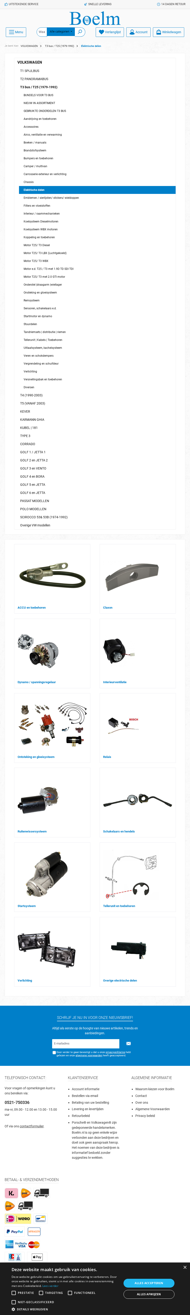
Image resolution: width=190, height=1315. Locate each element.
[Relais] (123, 725)
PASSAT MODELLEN (34, 501)
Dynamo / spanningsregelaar (37, 682)
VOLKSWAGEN (29, 62)
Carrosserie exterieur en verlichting (45, 174)
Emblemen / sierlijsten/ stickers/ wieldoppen (51, 197)
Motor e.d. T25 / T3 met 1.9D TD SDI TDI (48, 269)
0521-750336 (17, 1102)
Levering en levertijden (88, 1109)
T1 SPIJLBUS (29, 71)
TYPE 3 (25, 436)
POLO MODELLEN (33, 509)
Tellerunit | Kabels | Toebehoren (43, 340)
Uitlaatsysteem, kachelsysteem (43, 347)
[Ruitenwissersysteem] (38, 800)
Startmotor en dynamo (38, 316)
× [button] (185, 1267)
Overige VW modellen (35, 525)
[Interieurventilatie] (119, 651)
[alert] (95, 1289)
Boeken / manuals (35, 142)
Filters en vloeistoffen (37, 205)
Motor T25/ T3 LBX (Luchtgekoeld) (45, 253)
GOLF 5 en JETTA (32, 484)
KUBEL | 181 (29, 428)
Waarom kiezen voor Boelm (154, 1089)
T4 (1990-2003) (31, 395)
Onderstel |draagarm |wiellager (43, 284)
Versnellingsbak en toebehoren (43, 379)
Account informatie (85, 1089)
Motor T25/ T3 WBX (36, 261)
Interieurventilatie (115, 682)
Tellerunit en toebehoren (119, 906)
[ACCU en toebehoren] (52, 576)
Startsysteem (27, 906)
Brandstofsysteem (35, 150)
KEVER (25, 411)
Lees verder (50, 1286)
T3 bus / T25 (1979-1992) (38, 87)
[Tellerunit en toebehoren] (131, 875)
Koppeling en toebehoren (39, 237)
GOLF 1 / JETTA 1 (33, 452)
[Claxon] (131, 576)
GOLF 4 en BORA (32, 476)
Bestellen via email (85, 1096)
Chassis (29, 182)
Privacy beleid (145, 1116)
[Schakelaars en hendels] (137, 800)
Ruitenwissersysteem (32, 831)
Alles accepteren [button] (149, 1283)
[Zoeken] (80, 32)
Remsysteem (32, 300)
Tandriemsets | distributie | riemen (45, 332)
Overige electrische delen (120, 980)
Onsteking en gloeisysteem (40, 292)
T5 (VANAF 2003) (32, 403)
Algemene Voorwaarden (152, 1109)
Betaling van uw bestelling (90, 1103)
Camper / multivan (35, 166)
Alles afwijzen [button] (149, 1294)
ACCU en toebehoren (32, 607)
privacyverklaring (115, 1052)
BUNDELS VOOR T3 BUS (38, 95)
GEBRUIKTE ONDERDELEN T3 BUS (45, 111)
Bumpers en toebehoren (38, 158)
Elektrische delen (34, 190)
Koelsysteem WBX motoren (41, 229)
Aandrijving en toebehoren (40, 119)
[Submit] (128, 1043)
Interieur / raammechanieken (42, 213)
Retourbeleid (81, 1116)
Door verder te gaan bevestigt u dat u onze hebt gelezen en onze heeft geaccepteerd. (94, 1054)
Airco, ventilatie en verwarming (43, 134)
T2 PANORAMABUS (34, 79)
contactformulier (32, 1126)
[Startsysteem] (47, 875)
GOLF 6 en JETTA (32, 493)
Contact (141, 1096)
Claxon (107, 607)
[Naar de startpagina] (95, 18)
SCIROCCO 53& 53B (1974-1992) (44, 517)
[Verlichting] (47, 949)
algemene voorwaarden (89, 1055)
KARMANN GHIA (32, 419)
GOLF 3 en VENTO (33, 468)
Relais (107, 757)
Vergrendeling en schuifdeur (41, 363)
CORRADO (27, 444)
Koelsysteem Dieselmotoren (41, 221)
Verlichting (30, 371)
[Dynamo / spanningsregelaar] (38, 651)
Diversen (29, 387)
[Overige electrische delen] (130, 950)
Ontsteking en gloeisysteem (36, 757)
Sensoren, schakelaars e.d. (40, 308)
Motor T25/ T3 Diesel (37, 245)
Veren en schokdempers (39, 355)
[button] (65, 1309)
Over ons (141, 1103)
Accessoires (31, 126)
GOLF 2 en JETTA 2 (34, 460)
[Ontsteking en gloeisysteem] (52, 726)
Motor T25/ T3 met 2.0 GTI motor (44, 276)
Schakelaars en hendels (119, 831)
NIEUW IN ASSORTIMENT (39, 103)
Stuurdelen (30, 324)
